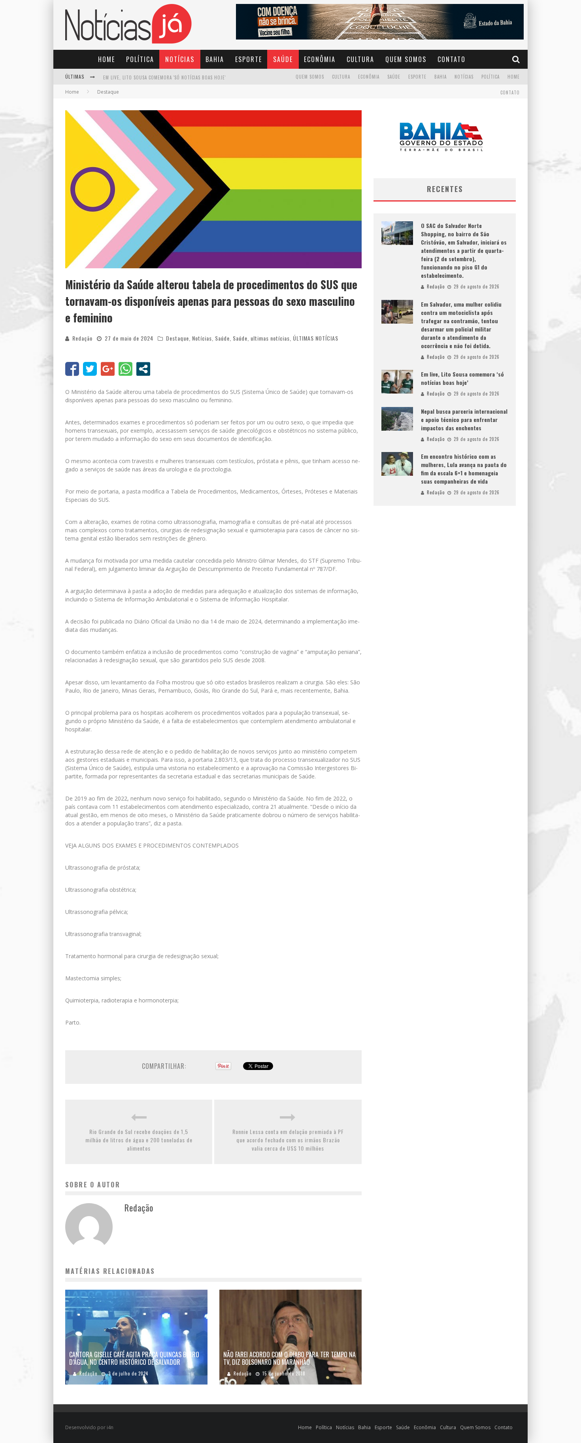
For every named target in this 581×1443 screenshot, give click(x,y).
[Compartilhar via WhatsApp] (125, 369)
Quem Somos (405, 59)
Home (106, 59)
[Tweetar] (90, 369)
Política (140, 59)
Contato (452, 59)
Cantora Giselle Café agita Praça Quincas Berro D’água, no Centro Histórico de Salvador (134, 1358)
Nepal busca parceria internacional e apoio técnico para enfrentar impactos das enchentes (464, 419)
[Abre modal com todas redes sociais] (143, 369)
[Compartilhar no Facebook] (72, 369)
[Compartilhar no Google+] (108, 369)
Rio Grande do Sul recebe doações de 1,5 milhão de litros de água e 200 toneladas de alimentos (138, 1139)
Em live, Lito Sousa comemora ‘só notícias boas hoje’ (462, 378)
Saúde (283, 59)
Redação (82, 338)
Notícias (179, 59)
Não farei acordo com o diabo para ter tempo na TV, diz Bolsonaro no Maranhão (289, 1358)
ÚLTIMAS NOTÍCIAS (315, 338)
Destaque (177, 338)
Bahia (215, 59)
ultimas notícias (270, 338)
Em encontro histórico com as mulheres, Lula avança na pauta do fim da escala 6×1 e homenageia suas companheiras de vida (464, 468)
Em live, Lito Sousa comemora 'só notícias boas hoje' (164, 77)
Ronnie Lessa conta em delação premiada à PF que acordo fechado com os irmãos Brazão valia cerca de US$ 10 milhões (288, 1139)
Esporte (248, 59)
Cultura (360, 59)
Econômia (320, 59)
